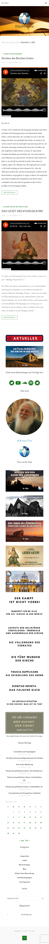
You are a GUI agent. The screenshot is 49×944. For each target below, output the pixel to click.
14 (8, 823)
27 (41, 828)
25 (30, 828)
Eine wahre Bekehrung (24, 764)
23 (19, 828)
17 (24, 823)
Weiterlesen (9, 192)
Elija (3, 62)
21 (8, 828)
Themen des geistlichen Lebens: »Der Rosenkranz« (25, 771)
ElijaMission (24, 26)
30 (19, 833)
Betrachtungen (24, 865)
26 (35, 828)
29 (13, 833)
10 (24, 817)
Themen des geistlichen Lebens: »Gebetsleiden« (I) (24, 787)
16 (19, 823)
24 (24, 828)
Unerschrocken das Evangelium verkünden (25, 793)
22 (13, 828)
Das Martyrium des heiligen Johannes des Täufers (24, 758)
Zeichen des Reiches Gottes (17, 58)
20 (41, 823)
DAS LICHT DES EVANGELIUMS (22, 211)
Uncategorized (24, 882)
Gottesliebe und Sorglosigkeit (25, 752)
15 (13, 823)
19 (35, 823)
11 (30, 817)
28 (8, 833)
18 (30, 823)
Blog (24, 869)
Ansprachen (24, 856)
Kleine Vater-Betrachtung (16, 207)
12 (35, 817)
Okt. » (27, 840)
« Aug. (21, 840)
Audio (12, 736)
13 (41, 817)
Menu (6, 3)
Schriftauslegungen (13, 54)
